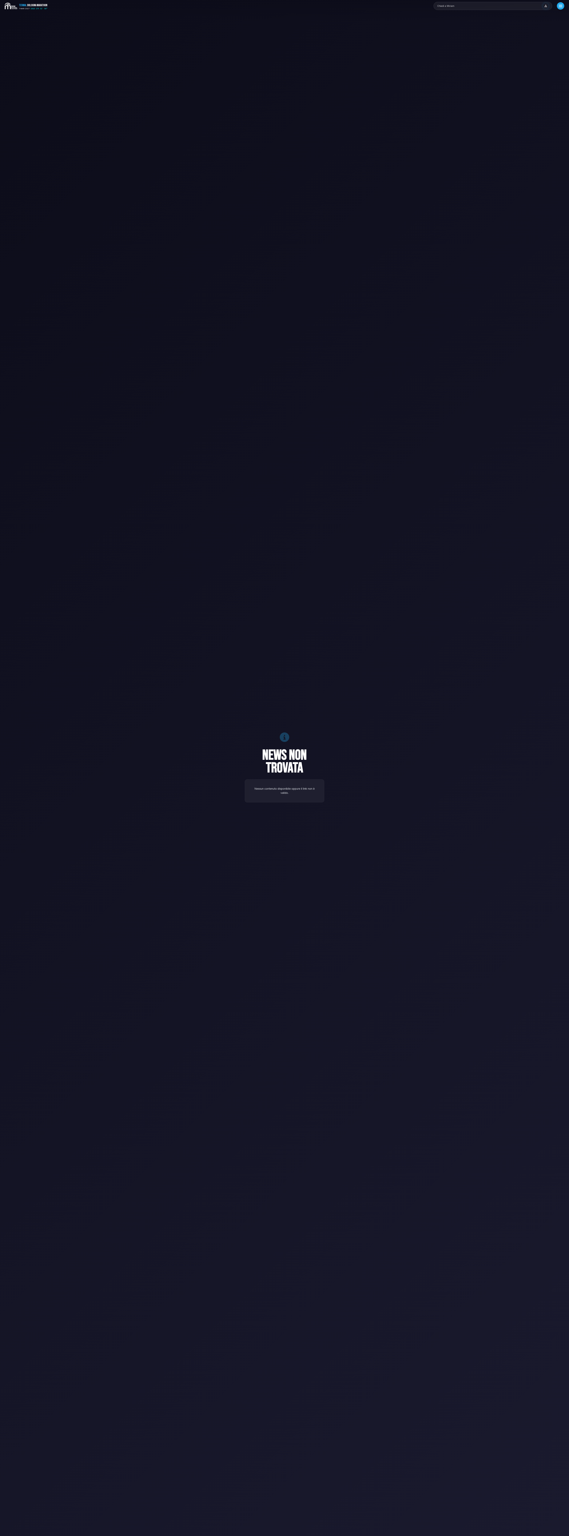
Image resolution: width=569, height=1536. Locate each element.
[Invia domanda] (545, 6)
